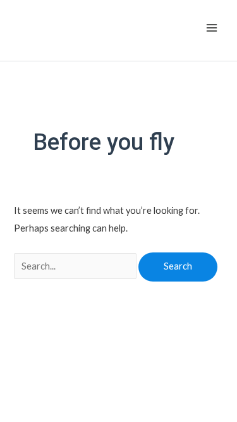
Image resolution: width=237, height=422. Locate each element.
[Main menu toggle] (211, 27)
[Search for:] (76, 266)
